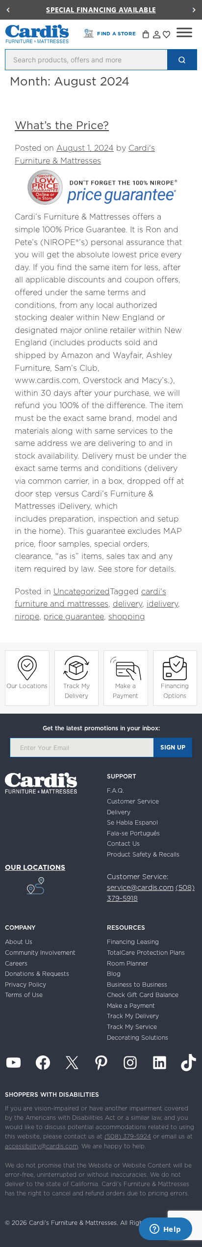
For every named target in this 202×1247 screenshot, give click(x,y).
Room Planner (127, 963)
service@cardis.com (140, 887)
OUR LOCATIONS (35, 867)
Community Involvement (40, 952)
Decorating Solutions (137, 1037)
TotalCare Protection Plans (146, 952)
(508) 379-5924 (127, 1136)
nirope (27, 616)
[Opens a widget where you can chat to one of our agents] (165, 1230)
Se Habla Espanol (132, 822)
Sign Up (172, 747)
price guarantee (74, 616)
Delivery (118, 812)
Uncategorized (81, 591)
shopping (126, 616)
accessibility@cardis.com (41, 1146)
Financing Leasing (133, 942)
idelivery (162, 603)
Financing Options (175, 690)
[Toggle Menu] (184, 32)
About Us (18, 942)
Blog (114, 974)
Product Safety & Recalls (143, 854)
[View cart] (147, 35)
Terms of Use (24, 995)
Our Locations (27, 686)
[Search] (182, 60)
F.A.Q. (115, 790)
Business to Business (137, 984)
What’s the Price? (62, 125)
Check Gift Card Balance (142, 995)
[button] (7, 9)
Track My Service (132, 1027)
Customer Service (133, 801)
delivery (127, 603)
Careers (16, 963)
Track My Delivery (76, 690)
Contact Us (123, 843)
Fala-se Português (133, 833)
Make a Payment (125, 690)
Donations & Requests (37, 974)
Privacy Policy (25, 984)
